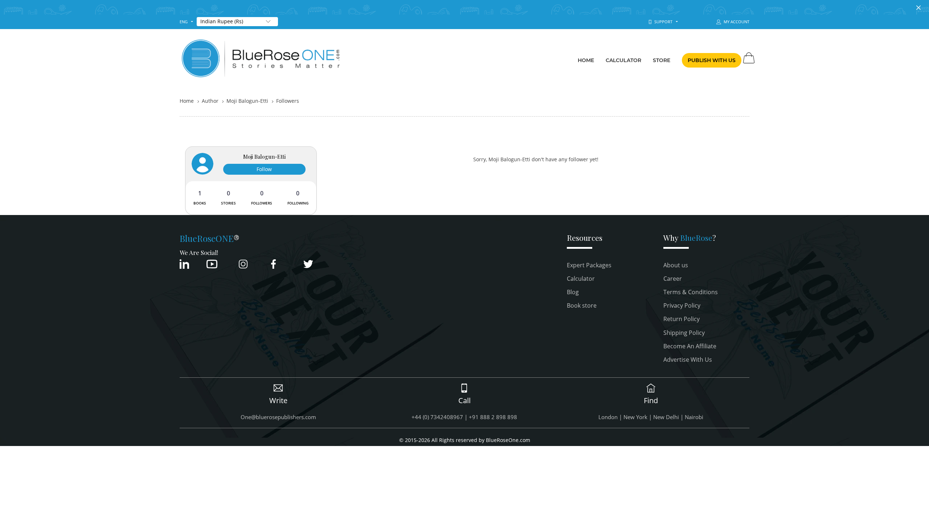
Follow (264, 169)
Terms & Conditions (690, 292)
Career (672, 279)
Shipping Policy (684, 333)
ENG (184, 21)
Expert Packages (589, 265)
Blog (573, 292)
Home (586, 60)
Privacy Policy (681, 305)
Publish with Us (712, 60)
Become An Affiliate (689, 346)
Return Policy (681, 319)
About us (675, 265)
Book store (582, 305)
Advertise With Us (687, 360)
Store (662, 60)
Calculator (623, 60)
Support (662, 21)
